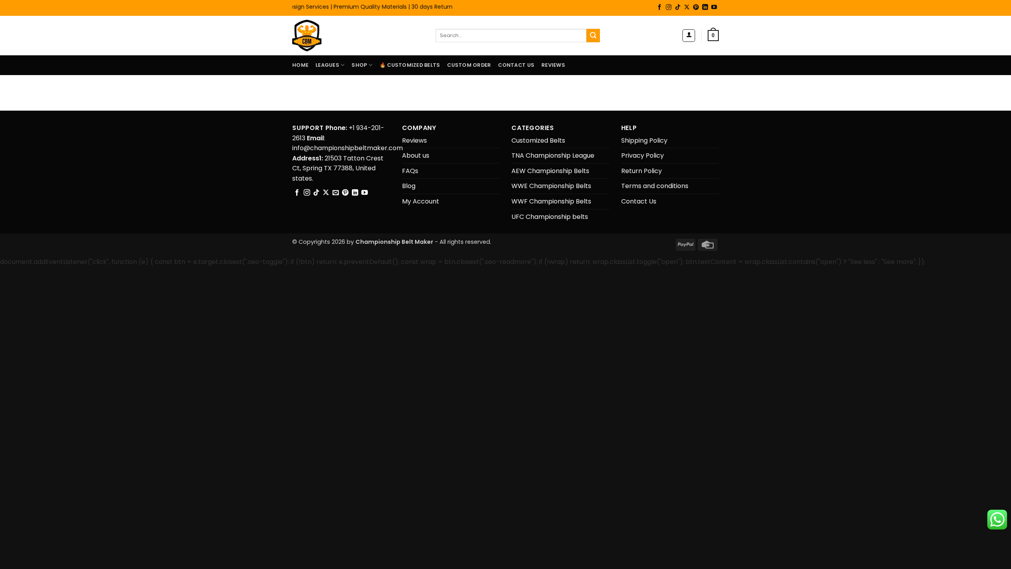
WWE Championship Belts (551, 185)
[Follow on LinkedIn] (705, 7)
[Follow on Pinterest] (696, 7)
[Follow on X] (687, 7)
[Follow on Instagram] (668, 7)
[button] (688, 35)
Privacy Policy (642, 155)
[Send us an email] (336, 192)
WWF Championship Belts (551, 201)
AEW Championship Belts (550, 170)
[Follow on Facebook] (659, 7)
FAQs (410, 170)
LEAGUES (327, 65)
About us (415, 155)
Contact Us (516, 65)
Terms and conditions (654, 185)
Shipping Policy (644, 140)
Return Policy (641, 170)
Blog (408, 185)
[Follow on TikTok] (677, 7)
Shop (359, 65)
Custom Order (469, 65)
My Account (420, 201)
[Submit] (593, 35)
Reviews (553, 65)
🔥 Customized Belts (410, 65)
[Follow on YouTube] (714, 7)
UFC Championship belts (549, 216)
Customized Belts (538, 140)
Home (300, 65)
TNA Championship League (552, 155)
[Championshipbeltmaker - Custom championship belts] (317, 35)
